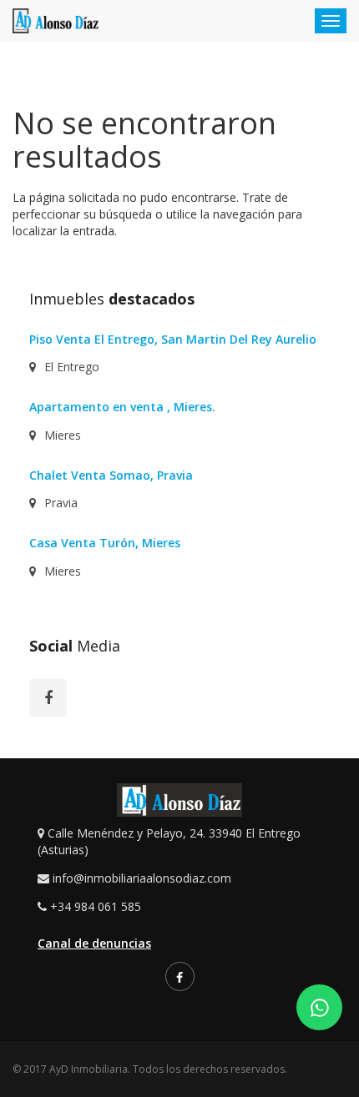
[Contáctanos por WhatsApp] (319, 1007)
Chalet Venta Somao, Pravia (111, 475)
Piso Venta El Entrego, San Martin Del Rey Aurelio (172, 339)
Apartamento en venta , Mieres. (122, 407)
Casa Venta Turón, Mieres (104, 543)
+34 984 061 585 (95, 906)
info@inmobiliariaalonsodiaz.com (142, 878)
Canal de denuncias (94, 943)
